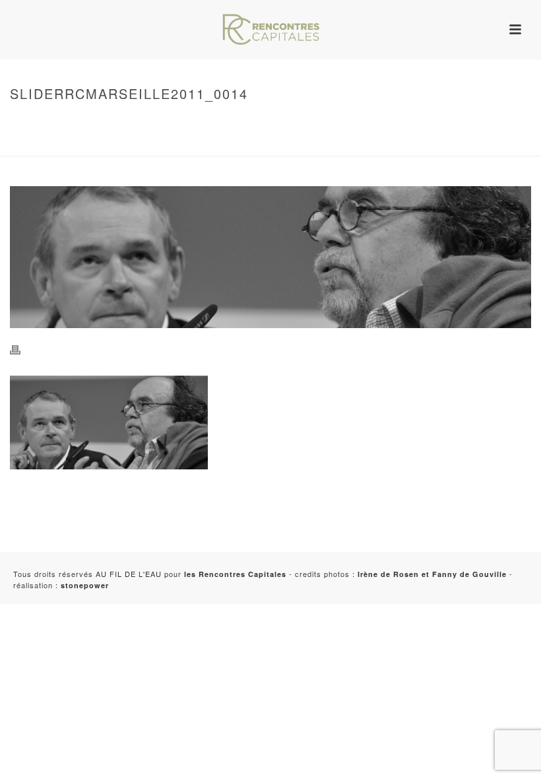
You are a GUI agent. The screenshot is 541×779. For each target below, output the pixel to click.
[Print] (22, 348)
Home (19, 121)
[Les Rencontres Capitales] (270, 29)
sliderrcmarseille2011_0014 (70, 143)
